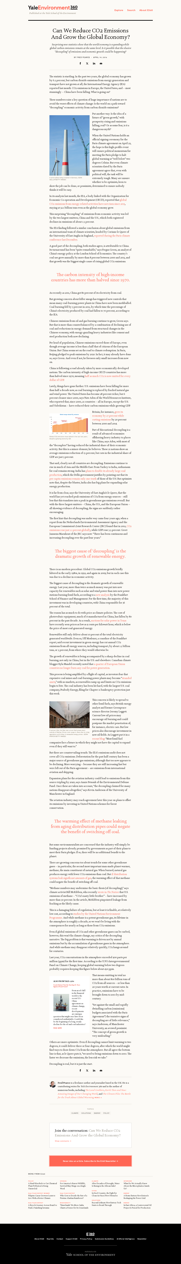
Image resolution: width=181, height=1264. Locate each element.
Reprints (50, 1239)
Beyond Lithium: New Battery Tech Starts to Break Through (106, 1203)
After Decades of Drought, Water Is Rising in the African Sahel (106, 1184)
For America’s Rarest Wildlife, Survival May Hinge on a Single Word (73, 1186)
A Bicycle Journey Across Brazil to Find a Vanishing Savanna (42, 1206)
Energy (97, 1113)
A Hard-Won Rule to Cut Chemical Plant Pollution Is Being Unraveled (42, 1186)
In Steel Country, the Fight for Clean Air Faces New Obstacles (105, 1194)
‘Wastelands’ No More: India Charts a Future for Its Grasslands (74, 1206)
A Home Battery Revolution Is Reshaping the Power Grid (136, 1196)
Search (131, 10)
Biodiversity (65, 1203)
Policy (106, 1113)
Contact (60, 1239)
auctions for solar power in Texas (108, 620)
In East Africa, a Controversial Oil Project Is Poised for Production (138, 1206)
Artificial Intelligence (126, 1239)
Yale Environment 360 (53, 7)
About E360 (146, 10)
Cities (94, 1190)
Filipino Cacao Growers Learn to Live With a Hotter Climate (41, 1196)
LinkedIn (94, 63)
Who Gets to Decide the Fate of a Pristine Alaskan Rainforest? (73, 1196)
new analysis (103, 594)
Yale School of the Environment (61, 13)
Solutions (86, 1113)
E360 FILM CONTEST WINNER (39, 1193)
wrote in (108, 892)
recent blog (98, 738)
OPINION (63, 1181)
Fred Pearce (83, 57)
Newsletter (142, 1239)
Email (101, 63)
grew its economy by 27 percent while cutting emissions (108, 415)
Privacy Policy (86, 1239)
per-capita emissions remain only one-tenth (72, 478)
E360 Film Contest (67, 1193)
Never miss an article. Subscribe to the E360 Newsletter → (90, 1161)
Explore (118, 10)
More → (98, 1097)
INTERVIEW (128, 1181)
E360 (90, 1234)
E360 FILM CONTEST (35, 1203)
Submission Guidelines (104, 1239)
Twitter (87, 63)
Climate (75, 1113)
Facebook (80, 63)
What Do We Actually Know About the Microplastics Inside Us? (137, 1186)
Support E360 (71, 1239)
